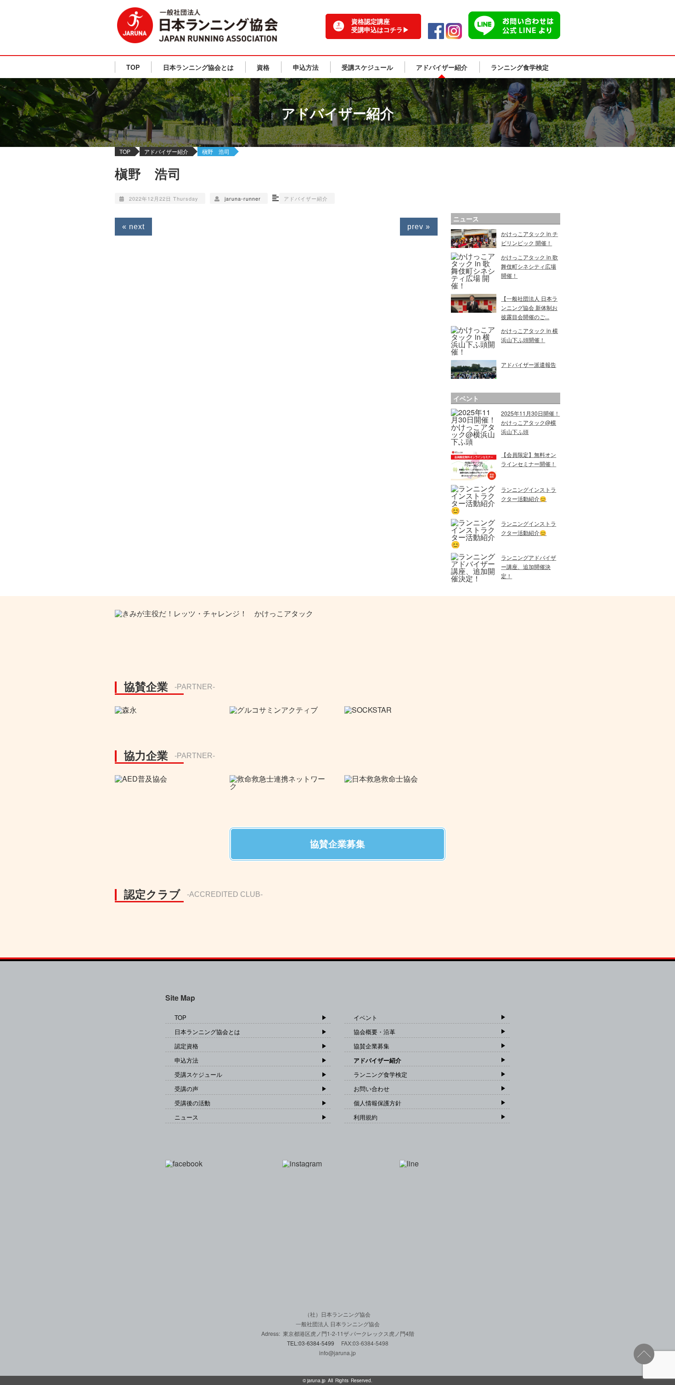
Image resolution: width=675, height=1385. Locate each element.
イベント (365, 1017)
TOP (133, 67)
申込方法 (306, 67)
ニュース (186, 1117)
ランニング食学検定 (520, 67)
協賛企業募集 (371, 1046)
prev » (418, 227)
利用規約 (365, 1117)
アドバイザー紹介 (441, 67)
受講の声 (186, 1088)
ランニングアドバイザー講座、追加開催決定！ (528, 566)
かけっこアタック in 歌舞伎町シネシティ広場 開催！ (529, 266)
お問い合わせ (371, 1088)
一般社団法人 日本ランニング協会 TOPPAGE (197, 25)
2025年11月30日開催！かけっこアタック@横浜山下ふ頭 (530, 422)
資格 (263, 67)
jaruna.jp (316, 1380)
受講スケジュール (367, 67)
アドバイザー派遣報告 (528, 364)
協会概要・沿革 (374, 1031)
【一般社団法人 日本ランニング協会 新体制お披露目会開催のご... (529, 307)
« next (133, 227)
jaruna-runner (243, 198)
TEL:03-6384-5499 (311, 1343)
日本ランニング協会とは (198, 67)
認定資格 (186, 1046)
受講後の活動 (192, 1102)
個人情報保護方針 (377, 1102)
